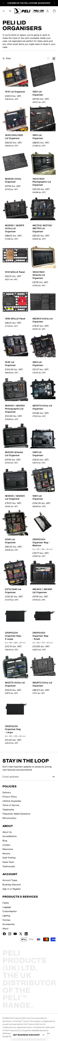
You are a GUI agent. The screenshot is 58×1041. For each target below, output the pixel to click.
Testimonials (8, 866)
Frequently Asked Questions (16, 813)
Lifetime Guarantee (11, 800)
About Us (7, 832)
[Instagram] (10, 934)
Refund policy (9, 818)
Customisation (9, 911)
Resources (7, 849)
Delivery (6, 792)
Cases (5, 902)
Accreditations (9, 836)
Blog (4, 840)
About (5, 928)
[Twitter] (21, 934)
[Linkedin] (26, 934)
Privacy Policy (9, 796)
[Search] (10, 10)
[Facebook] (4, 934)
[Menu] (3, 10)
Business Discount (11, 884)
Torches (6, 919)
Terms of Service (10, 805)
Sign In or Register (11, 888)
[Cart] (54, 10)
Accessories (8, 924)
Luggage (6, 907)
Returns (6, 853)
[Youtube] (15, 934)
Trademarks (8, 809)
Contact (6, 844)
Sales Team (8, 862)
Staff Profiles (9, 857)
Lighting (6, 915)
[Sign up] (53, 776)
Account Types (9, 880)
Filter (8, 58)
